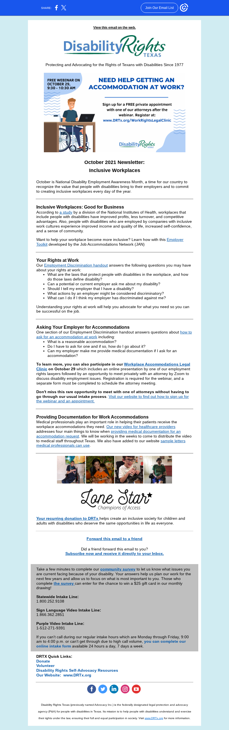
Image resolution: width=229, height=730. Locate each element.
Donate (43, 661)
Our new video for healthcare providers (140, 426)
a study (65, 212)
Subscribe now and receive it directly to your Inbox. (114, 553)
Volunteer (45, 665)
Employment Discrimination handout (76, 265)
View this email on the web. (114, 28)
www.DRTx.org (77, 675)
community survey (117, 569)
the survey (64, 583)
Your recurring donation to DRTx (67, 518)
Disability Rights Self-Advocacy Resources (77, 670)
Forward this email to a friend (114, 538)
